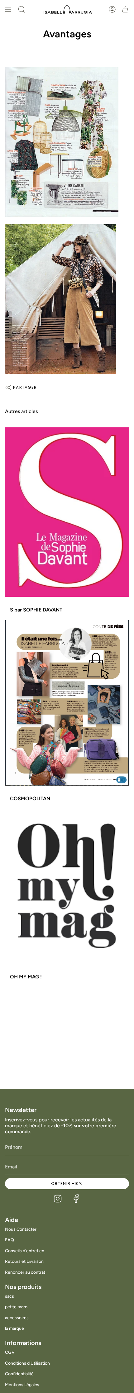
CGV (10, 1352)
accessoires (17, 1317)
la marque (14, 1328)
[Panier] (125, 9)
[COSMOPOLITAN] (67, 703)
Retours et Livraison (24, 1261)
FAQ (9, 1240)
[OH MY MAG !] (67, 886)
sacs (9, 1296)
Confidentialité (19, 1373)
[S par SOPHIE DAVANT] (67, 512)
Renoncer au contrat (25, 1272)
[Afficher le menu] (8, 9)
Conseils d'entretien (24, 1250)
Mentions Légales (22, 1384)
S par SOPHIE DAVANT (36, 610)
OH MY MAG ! (26, 977)
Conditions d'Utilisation (27, 1363)
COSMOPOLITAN (30, 798)
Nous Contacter (20, 1229)
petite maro (16, 1307)
